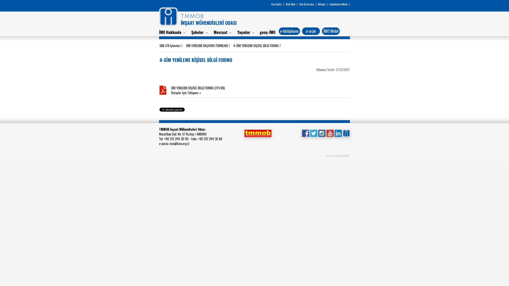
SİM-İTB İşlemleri (170, 45)
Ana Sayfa (276, 4)
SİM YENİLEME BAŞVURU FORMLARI (207, 45)
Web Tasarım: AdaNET (338, 155)
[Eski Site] (346, 132)
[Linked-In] (338, 132)
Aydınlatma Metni (339, 4)
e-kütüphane (289, 31)
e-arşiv (311, 31)
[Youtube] (330, 132)
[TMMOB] (257, 132)
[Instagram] (321, 132)
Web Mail (290, 4)
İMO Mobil (330, 31)
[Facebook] (305, 132)
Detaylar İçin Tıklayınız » (186, 92)
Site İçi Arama (306, 4)
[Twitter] (313, 132)
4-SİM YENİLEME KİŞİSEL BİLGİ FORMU (256, 45)
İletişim (321, 4)
